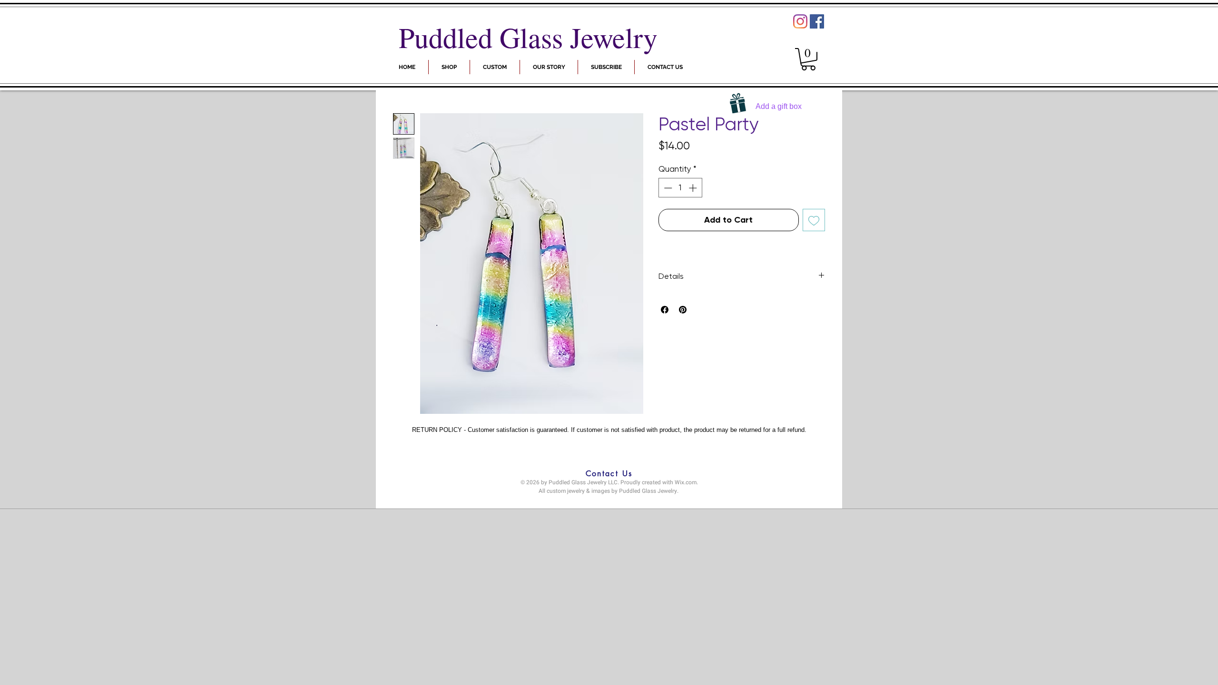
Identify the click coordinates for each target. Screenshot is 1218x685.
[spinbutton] (680, 187)
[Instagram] (800, 21)
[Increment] (694, 187)
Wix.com (686, 482)
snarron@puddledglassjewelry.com (606, 500)
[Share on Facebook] (664, 309)
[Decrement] (667, 187)
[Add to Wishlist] (814, 220)
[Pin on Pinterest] (682, 309)
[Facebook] (817, 21)
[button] (606, 67)
